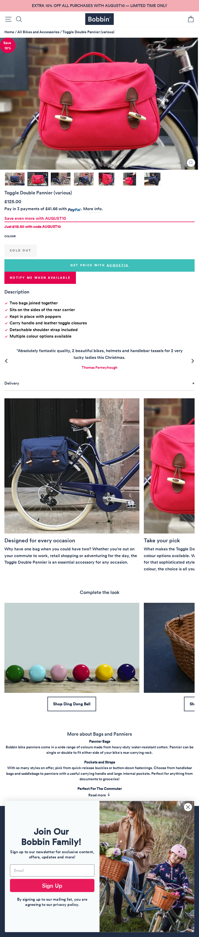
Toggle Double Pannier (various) (88, 32)
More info (92, 208)
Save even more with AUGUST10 (35, 218)
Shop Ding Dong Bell (71, 704)
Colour (10, 236)
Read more (97, 795)
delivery (11, 383)
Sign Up (52, 885)
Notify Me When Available (40, 278)
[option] (99, 6)
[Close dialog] (188, 807)
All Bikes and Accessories (38, 32)
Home (9, 32)
